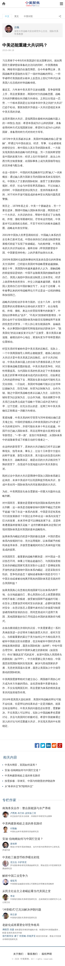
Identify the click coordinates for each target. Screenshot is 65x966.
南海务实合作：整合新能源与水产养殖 (26, 808)
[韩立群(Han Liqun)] (5, 915)
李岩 (12, 896)
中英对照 (28, 16)
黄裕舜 (13, 843)
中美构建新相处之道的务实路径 (22, 775)
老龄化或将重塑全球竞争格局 (20, 925)
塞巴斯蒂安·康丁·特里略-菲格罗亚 (19, 936)
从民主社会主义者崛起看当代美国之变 (26, 891)
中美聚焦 (32, 4)
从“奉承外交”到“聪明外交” (19, 786)
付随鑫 (13, 828)
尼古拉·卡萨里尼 (18, 862)
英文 (16, 16)
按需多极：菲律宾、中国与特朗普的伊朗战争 (30, 781)
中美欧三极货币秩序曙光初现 (20, 857)
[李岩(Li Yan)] (5, 897)
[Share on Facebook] (37, 745)
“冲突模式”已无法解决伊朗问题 (21, 909)
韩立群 (13, 914)
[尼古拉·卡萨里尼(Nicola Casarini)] (5, 863)
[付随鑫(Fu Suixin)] (5, 829)
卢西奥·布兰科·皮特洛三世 (23, 813)
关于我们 (18, 954)
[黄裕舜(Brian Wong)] (5, 845)
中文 (7, 16)
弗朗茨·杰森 (8, 929)
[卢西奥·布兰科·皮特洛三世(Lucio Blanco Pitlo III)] (5, 814)
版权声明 (47, 954)
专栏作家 (9, 800)
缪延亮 (13, 880)
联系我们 (32, 954)
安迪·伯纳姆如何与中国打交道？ (23, 770)
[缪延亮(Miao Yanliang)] (5, 882)
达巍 (16, 27)
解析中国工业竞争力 (15, 875)
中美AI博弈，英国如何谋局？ (21, 764)
